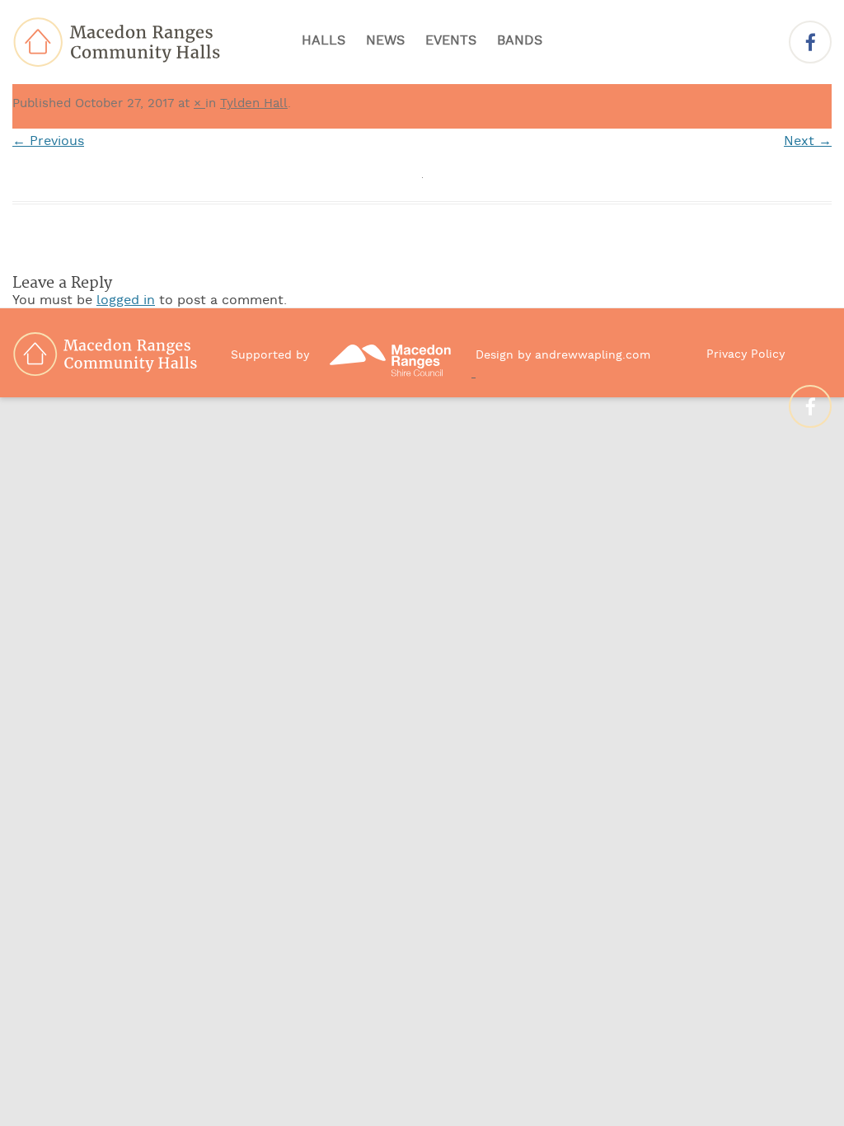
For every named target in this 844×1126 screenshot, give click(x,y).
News (385, 41)
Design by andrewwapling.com (563, 356)
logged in (125, 301)
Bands (519, 41)
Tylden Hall (254, 104)
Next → (808, 142)
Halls (323, 41)
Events (450, 41)
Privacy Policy (745, 355)
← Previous (48, 142)
